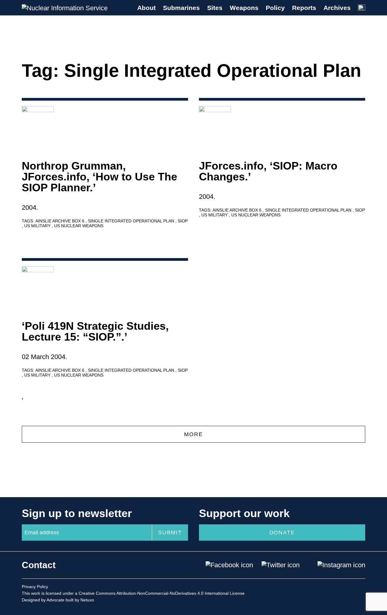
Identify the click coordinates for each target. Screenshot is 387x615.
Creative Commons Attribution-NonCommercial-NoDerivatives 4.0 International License (162, 593)
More (193, 434)
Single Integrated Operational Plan (131, 220)
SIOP (183, 220)
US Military (38, 225)
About (146, 7)
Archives (337, 7)
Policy (275, 7)
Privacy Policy (35, 586)
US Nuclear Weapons (78, 225)
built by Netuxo (80, 599)
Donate (282, 532)
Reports (304, 7)
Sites (215, 7)
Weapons (244, 7)
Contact (39, 565)
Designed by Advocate (43, 599)
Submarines (181, 7)
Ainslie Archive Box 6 (60, 220)
